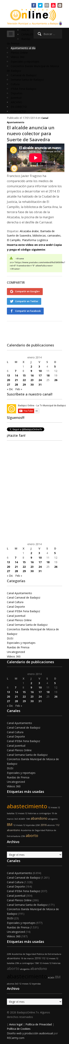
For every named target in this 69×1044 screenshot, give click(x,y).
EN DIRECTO (19, 107)
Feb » (18, 389)
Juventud (16, 97)
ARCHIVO (16, 102)
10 (40, 371)
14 (16, 375)
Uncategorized (16, 652)
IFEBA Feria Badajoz (23, 89)
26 (55, 380)
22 (24, 380)
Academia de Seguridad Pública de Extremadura (36, 954)
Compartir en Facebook (28, 311)
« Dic (10, 389)
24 (40, 380)
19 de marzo (27, 958)
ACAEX (22, 819)
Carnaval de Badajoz (23, 75)
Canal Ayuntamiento (19, 593)
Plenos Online (19, 52)
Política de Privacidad (38, 1024)
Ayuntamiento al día (23, 48)
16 (32, 375)
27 (8, 384)
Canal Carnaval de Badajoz (23, 597)
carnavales (54, 235)
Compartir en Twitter (26, 301)
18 (47, 375)
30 (32, 384)
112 (57, 825)
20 (8, 380)
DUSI (10, 638)
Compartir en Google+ (27, 291)
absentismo (13, 830)
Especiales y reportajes (25, 61)
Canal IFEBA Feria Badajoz (23, 611)
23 (32, 380)
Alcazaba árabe (29, 231)
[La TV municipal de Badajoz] (34, 14)
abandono (39, 818)
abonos (51, 825)
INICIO (25, 30)
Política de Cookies (18, 1029)
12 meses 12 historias (25, 813)
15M (28, 819)
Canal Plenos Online (19, 620)
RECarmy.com (15, 1038)
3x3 (16, 819)
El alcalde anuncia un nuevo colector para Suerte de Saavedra (30, 133)
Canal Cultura (15, 602)
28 (16, 384)
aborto (32, 835)
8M (9, 824)
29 (24, 384)
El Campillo (14, 240)
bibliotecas (39, 235)
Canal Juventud (16, 616)
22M (37, 825)
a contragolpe (44, 813)
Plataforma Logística (35, 240)
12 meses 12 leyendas (24, 825)
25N (23, 836)
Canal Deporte (16, 606)
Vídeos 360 (17, 57)
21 (16, 380)
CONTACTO (18, 111)
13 (8, 375)
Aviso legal (15, 1024)
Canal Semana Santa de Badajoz (27, 624)
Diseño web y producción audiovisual (30, 1033)
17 (40, 375)
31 (40, 384)
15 (24, 375)
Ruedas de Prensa (18, 647)
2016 (43, 825)
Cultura (15, 84)
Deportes (16, 93)
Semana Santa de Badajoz (27, 79)
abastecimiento (27, 806)
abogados (53, 819)
